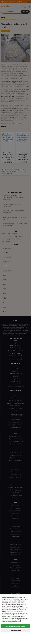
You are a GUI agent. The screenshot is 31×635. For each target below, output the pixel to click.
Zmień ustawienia (15, 630)
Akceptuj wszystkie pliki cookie (15, 626)
